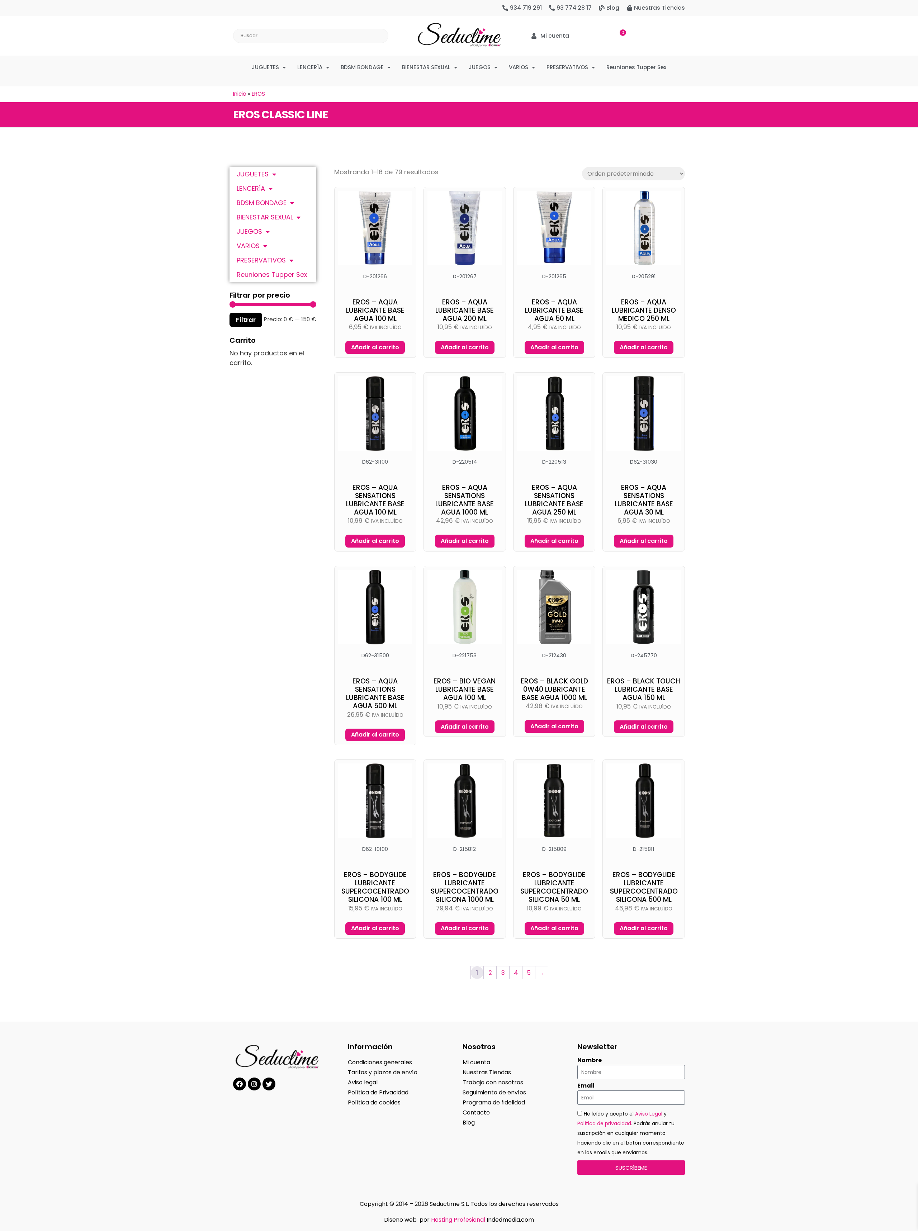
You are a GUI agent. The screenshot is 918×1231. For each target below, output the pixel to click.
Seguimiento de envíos (494, 1092)
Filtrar (246, 319)
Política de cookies (374, 1102)
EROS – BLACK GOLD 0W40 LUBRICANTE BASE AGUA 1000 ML (554, 689)
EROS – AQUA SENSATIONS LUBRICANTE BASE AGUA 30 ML (644, 500)
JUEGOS (480, 67)
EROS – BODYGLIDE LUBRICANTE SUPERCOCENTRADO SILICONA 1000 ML (464, 887)
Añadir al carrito (375, 347)
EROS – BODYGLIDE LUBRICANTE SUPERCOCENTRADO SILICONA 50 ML (554, 887)
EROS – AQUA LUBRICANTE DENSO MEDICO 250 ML (644, 310)
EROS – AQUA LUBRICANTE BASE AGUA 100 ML (375, 310)
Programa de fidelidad (494, 1102)
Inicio (239, 94)
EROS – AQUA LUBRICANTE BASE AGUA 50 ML (554, 310)
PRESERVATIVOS (567, 67)
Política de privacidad (604, 1123)
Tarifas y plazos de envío (382, 1072)
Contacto (476, 1112)
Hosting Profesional (458, 1220)
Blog (469, 1122)
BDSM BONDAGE (362, 67)
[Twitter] (268, 1084)
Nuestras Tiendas (487, 1072)
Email (586, 1086)
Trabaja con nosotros (493, 1082)
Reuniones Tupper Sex (636, 67)
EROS (258, 94)
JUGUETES (265, 67)
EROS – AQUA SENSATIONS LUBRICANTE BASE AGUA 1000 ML (464, 500)
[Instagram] (254, 1084)
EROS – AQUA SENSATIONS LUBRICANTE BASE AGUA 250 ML (554, 500)
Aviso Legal (648, 1113)
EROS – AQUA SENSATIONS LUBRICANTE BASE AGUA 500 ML (375, 693)
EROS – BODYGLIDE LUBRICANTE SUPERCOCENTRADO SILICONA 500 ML (644, 887)
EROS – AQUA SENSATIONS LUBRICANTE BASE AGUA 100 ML (375, 500)
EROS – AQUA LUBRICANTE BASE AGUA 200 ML (464, 310)
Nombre (589, 1060)
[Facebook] (239, 1084)
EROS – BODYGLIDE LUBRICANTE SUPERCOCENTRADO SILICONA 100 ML (375, 887)
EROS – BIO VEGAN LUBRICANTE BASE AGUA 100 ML (465, 689)
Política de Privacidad (378, 1092)
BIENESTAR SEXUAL (426, 67)
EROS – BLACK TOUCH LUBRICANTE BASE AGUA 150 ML (643, 689)
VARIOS (518, 67)
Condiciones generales (380, 1062)
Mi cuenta (476, 1062)
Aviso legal (363, 1082)
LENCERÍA (309, 67)
